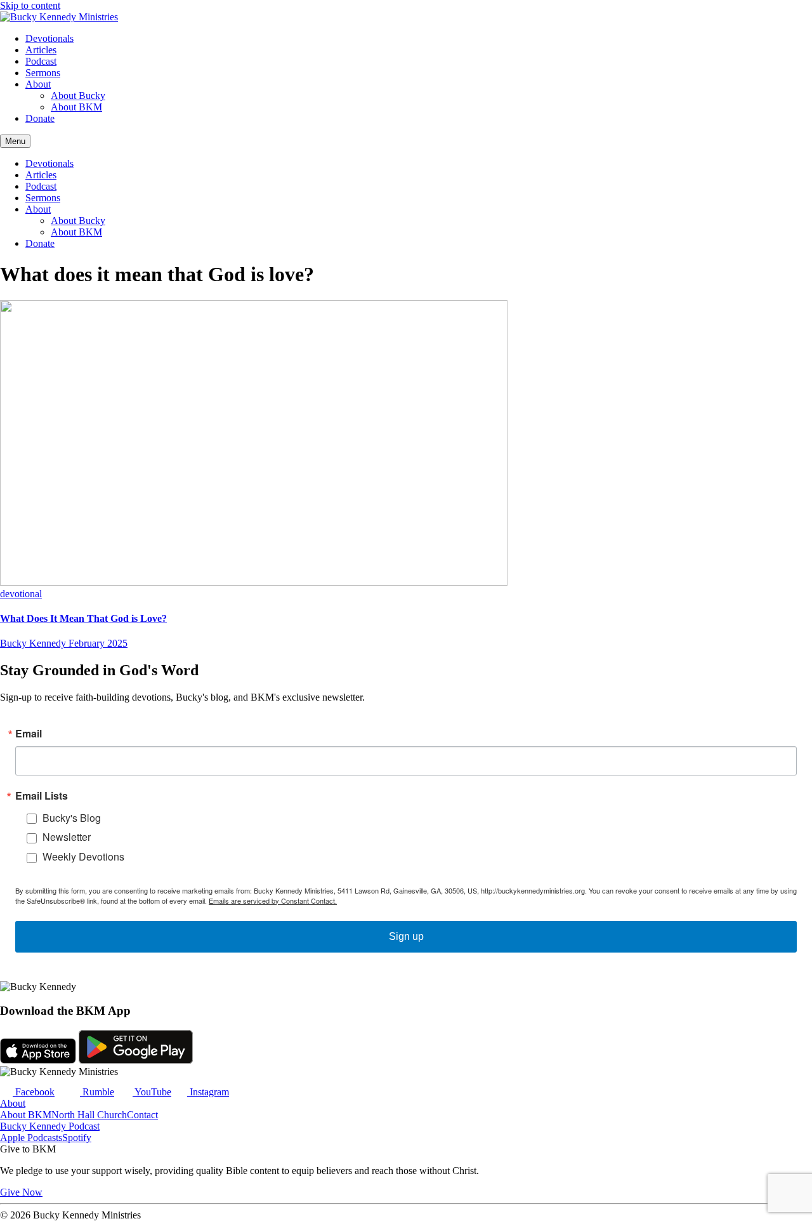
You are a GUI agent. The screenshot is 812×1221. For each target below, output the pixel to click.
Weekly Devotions (83, 856)
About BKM (76, 107)
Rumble (97, 1091)
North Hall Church (89, 1114)
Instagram (208, 1091)
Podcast (40, 61)
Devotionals (49, 38)
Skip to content (30, 5)
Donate (40, 118)
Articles (40, 49)
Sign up (406, 936)
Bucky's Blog (72, 817)
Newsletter (67, 836)
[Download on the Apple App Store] (38, 1060)
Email (28, 734)
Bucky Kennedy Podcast (50, 1126)
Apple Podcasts (31, 1137)
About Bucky (78, 95)
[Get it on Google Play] (136, 1060)
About (38, 84)
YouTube (152, 1091)
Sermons (42, 72)
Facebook (34, 1091)
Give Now (21, 1192)
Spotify (76, 1137)
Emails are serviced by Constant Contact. (273, 900)
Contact (142, 1114)
